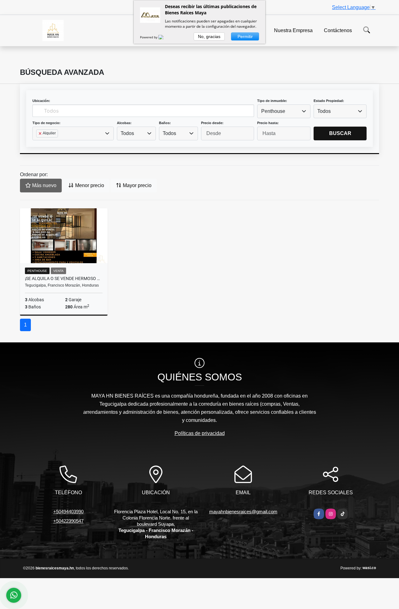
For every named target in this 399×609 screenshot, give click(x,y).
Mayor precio (136, 185)
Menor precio (89, 185)
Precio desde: (212, 123)
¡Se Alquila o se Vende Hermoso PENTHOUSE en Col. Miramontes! (64, 278)
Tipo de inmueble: (272, 101)
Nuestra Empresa (293, 30)
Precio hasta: (268, 123)
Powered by (149, 37)
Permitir (245, 36)
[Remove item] (40, 133)
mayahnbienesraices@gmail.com (243, 511)
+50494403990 (68, 511)
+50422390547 (68, 521)
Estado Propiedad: (329, 101)
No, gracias (209, 36)
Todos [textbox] (324, 111)
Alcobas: (124, 123)
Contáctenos (338, 30)
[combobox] (283, 111)
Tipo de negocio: (46, 123)
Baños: (165, 123)
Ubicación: (41, 101)
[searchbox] (38, 143)
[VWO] (164, 37)
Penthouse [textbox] (273, 111)
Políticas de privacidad (200, 433)
